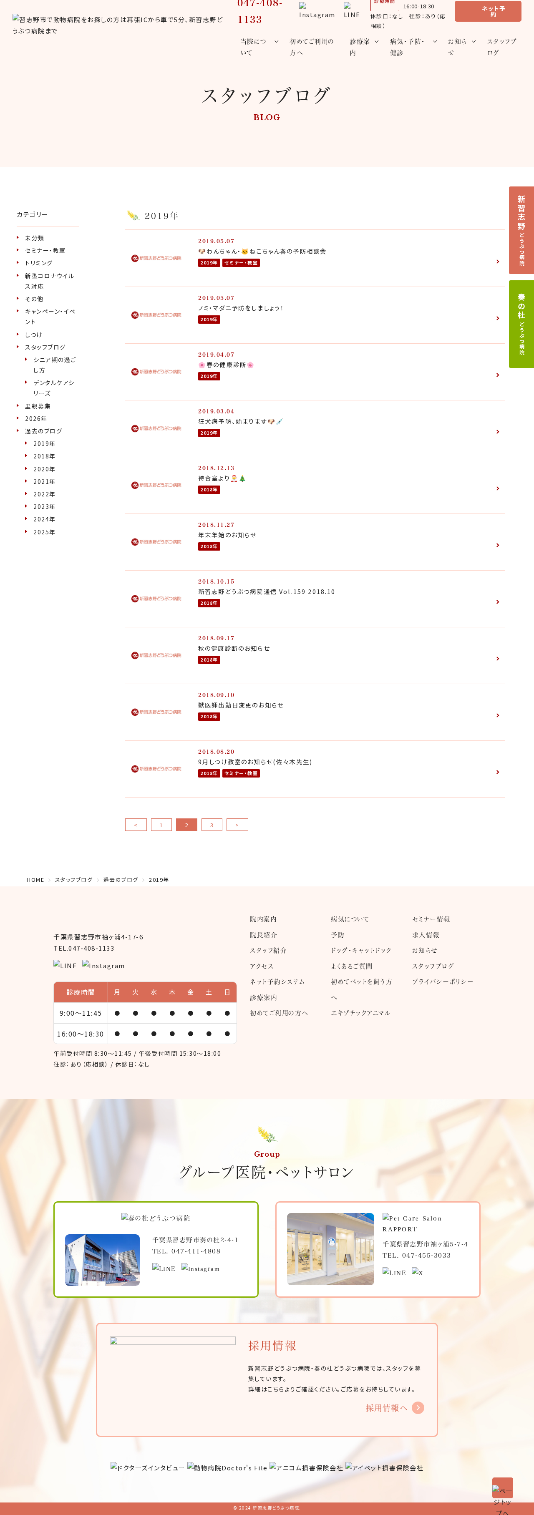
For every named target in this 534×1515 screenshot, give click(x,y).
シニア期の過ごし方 (54, 364)
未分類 (35, 238)
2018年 (44, 456)
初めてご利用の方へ (312, 47)
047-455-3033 (426, 1255)
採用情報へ (387, 1407)
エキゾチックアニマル (361, 1013)
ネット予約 (494, 11)
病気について (350, 919)
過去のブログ (43, 431)
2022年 (44, 494)
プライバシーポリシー (443, 981)
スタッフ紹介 (268, 950)
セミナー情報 (431, 919)
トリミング (39, 263)
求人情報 (426, 935)
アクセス (262, 966)
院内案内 (263, 919)
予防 (338, 935)
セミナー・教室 (45, 250)
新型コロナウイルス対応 (49, 281)
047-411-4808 (196, 1251)
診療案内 (263, 997)
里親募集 (38, 406)
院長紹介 (263, 935)
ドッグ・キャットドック (361, 950)
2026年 (36, 418)
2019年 (44, 443)
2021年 (44, 481)
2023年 (44, 506)
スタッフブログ (502, 47)
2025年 (44, 532)
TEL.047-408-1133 (83, 948)
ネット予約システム (277, 981)
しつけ (34, 334)
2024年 (44, 519)
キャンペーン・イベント (50, 316)
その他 (34, 298)
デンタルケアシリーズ (54, 387)
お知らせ (425, 950)
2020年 (44, 469)
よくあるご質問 (352, 966)
